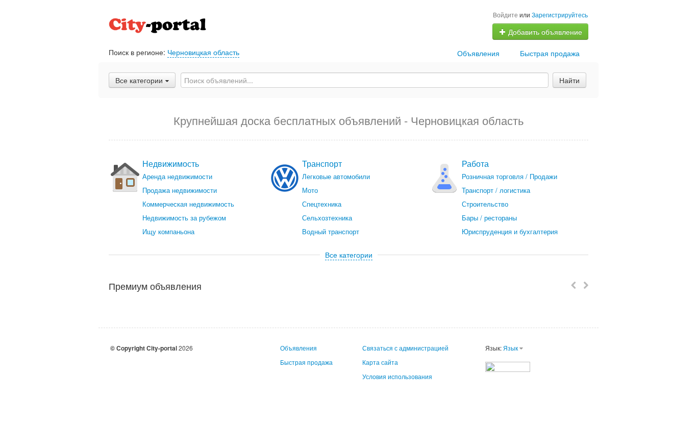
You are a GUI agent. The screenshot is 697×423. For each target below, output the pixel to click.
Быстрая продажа (550, 53)
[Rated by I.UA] (507, 365)
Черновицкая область (203, 52)
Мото (310, 190)
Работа (475, 163)
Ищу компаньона (168, 231)
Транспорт (322, 163)
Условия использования (397, 376)
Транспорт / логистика (496, 190)
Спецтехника (321, 204)
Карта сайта (380, 362)
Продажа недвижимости (179, 190)
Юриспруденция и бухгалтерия (510, 231)
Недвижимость (170, 163)
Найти (569, 80)
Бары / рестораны (489, 217)
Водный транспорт (330, 231)
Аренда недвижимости (177, 176)
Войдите (505, 14)
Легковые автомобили (336, 176)
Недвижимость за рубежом (184, 217)
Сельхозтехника (327, 217)
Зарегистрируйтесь (560, 14)
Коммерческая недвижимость (188, 204)
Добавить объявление (544, 32)
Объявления (478, 53)
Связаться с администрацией (405, 347)
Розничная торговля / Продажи (509, 176)
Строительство (485, 204)
